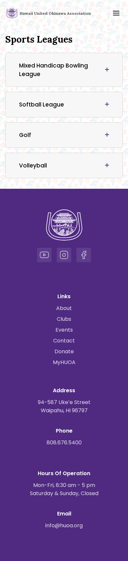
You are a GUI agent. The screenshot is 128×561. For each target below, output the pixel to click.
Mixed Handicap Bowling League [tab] (53, 70)
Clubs (64, 319)
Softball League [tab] (41, 104)
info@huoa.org (64, 525)
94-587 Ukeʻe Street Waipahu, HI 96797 (64, 406)
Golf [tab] (25, 135)
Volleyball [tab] (33, 165)
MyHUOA (64, 362)
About (64, 308)
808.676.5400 (64, 442)
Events (64, 330)
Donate (64, 351)
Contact (64, 340)
